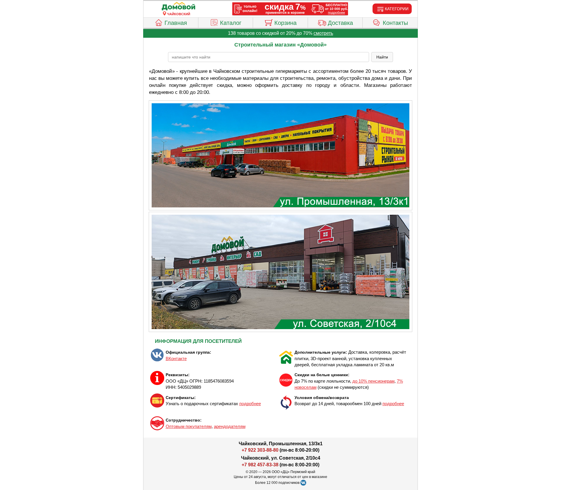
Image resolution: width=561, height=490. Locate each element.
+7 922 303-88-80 (260, 450)
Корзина (285, 23)
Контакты (395, 23)
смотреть (323, 33)
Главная (176, 23)
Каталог (230, 23)
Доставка (340, 23)
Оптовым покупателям (189, 426)
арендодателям (229, 426)
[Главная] (178, 6)
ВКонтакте (176, 358)
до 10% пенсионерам (373, 381)
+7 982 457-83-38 (260, 464)
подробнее (250, 403)
